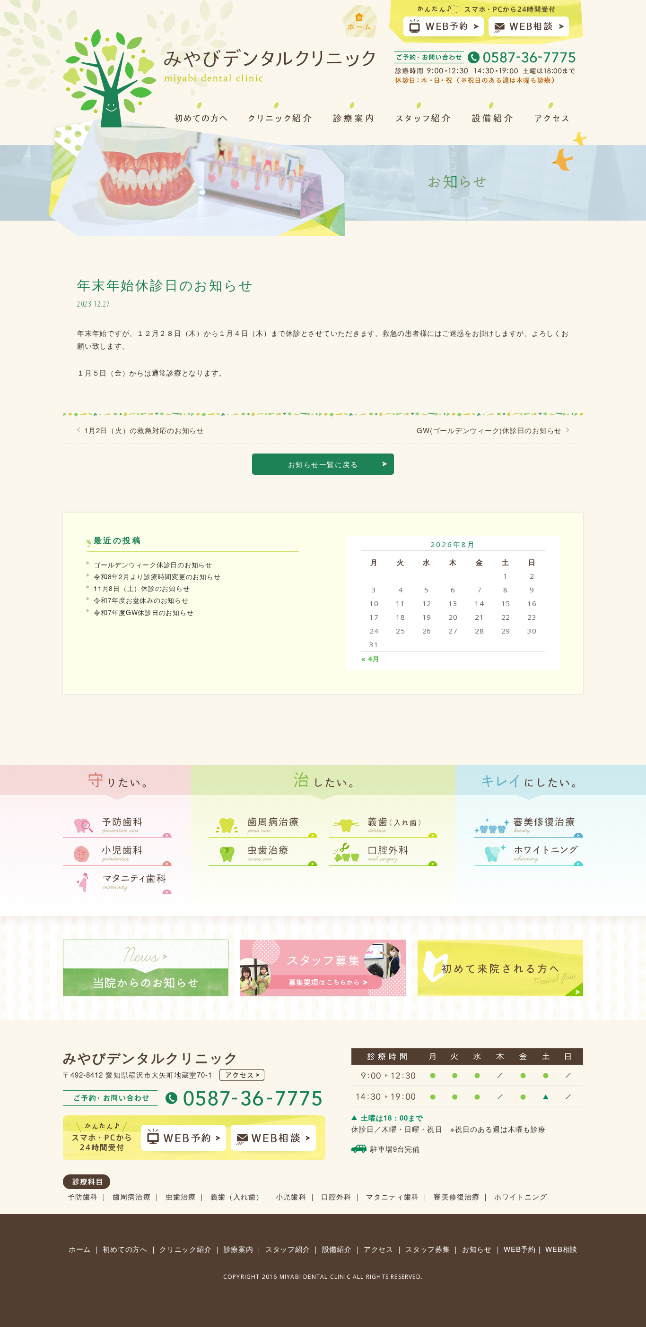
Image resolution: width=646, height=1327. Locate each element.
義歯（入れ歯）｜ (240, 1196)
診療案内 (238, 1249)
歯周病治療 (131, 1196)
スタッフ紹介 (287, 1249)
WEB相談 (561, 1249)
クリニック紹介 (185, 1249)
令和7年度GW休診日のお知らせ (143, 612)
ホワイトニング (520, 1196)
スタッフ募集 (427, 1249)
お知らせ (477, 1249)
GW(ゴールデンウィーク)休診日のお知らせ (489, 430)
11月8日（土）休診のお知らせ (142, 588)
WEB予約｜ (523, 1249)
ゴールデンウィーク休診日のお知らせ (153, 564)
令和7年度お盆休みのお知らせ (141, 600)
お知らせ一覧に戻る (323, 464)
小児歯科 (291, 1196)
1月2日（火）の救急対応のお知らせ (144, 430)
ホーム (80, 1249)
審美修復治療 (456, 1196)
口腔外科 (336, 1196)
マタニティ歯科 (392, 1196)
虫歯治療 (181, 1196)
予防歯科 (83, 1196)
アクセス (378, 1249)
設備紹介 (338, 1249)
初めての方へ (125, 1249)
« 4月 (370, 658)
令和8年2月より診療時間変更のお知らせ (157, 576)
